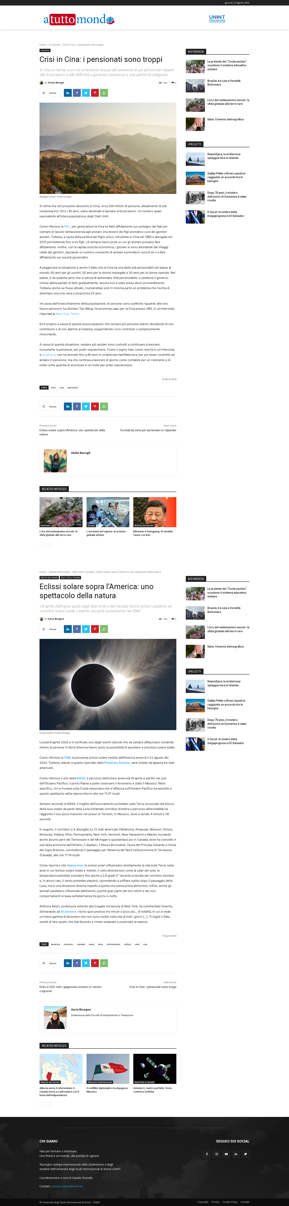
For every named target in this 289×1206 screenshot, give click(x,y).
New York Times (67, 314)
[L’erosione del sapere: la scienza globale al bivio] (108, 512)
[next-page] (48, 544)
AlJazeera (49, 355)
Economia (54, 44)
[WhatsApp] (104, 93)
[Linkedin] (68, 93)
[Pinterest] (95, 93)
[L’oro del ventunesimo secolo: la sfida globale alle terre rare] (61, 512)
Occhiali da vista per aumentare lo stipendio (148, 430)
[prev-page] (42, 544)
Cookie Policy (230, 1202)
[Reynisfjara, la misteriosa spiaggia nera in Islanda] (195, 159)
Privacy (215, 1202)
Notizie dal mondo (143, 525)
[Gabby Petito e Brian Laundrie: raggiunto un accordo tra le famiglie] (195, 178)
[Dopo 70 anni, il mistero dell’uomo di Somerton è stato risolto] (195, 197)
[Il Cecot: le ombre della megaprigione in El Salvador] (195, 217)
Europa (91, 525)
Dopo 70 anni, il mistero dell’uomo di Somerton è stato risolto (227, 196)
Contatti (245, 1202)
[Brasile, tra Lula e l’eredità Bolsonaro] (195, 85)
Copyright (202, 1202)
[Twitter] (86, 93)
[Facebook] (77, 93)
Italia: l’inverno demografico (225, 119)
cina (53, 387)
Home (43, 44)
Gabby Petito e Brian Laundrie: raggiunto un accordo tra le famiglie (226, 177)
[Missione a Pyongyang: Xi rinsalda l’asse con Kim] (154, 512)
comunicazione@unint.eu (67, 1186)
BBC (67, 226)
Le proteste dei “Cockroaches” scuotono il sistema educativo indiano (227, 65)
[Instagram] (216, 1154)
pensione (73, 387)
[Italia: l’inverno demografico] (195, 124)
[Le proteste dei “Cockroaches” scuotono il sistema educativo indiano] (195, 66)
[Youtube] (226, 1154)
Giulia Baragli (56, 82)
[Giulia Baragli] (42, 83)
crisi (61, 387)
